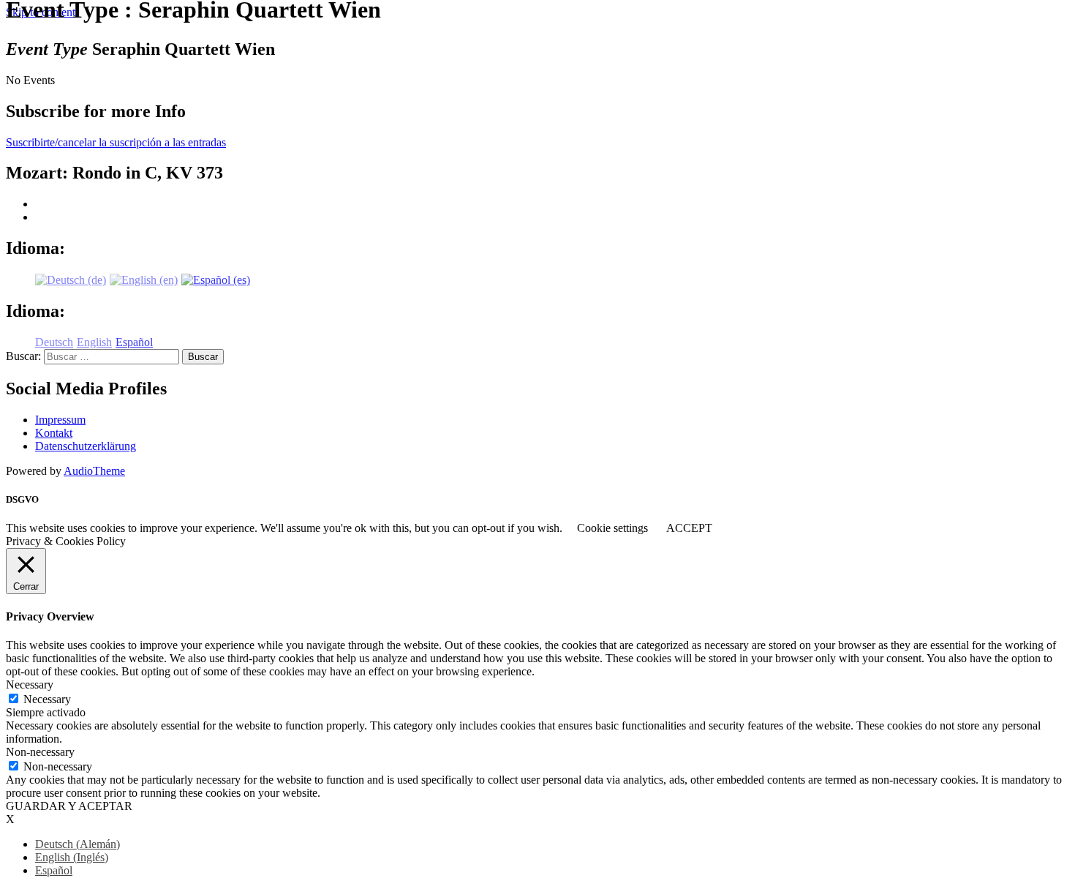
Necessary (47, 699)
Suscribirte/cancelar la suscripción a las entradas (116, 142)
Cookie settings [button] (612, 528)
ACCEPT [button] (689, 528)
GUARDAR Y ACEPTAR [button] (69, 806)
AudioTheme (94, 471)
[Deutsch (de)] (70, 279)
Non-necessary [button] (40, 752)
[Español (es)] (215, 279)
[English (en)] (144, 279)
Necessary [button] (29, 684)
